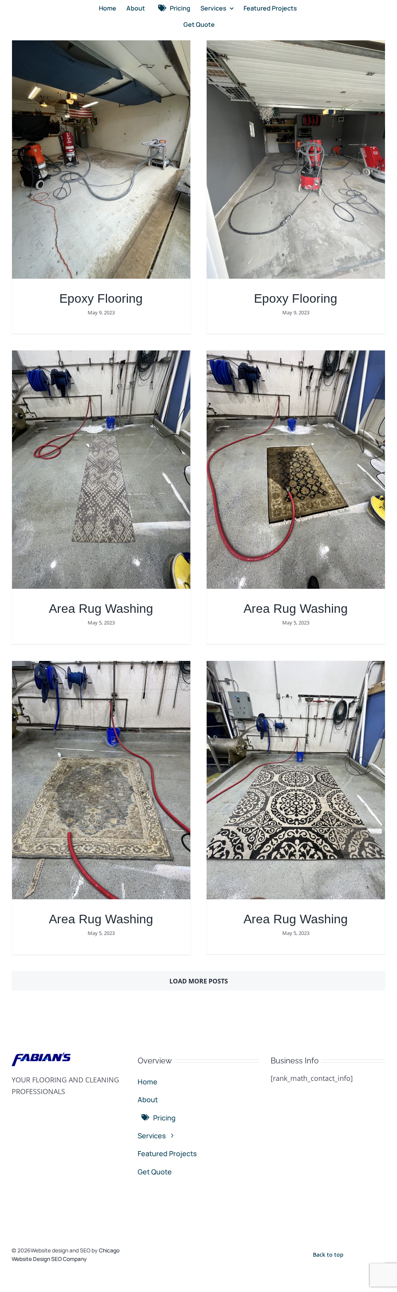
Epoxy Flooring (101, 298)
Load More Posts (198, 981)
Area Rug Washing (101, 609)
